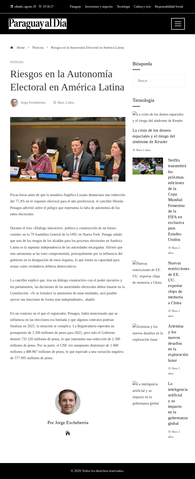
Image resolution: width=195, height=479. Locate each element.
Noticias (16, 62)
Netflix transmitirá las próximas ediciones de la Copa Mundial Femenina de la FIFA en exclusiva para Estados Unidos (177, 200)
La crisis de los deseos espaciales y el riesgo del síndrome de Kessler (154, 136)
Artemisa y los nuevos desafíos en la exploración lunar (178, 343)
